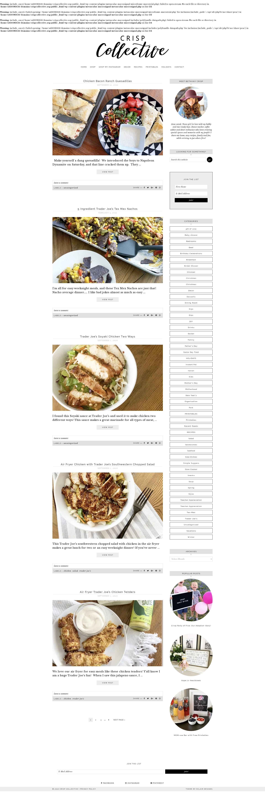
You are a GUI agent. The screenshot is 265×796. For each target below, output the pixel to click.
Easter (191, 334)
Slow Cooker (191, 469)
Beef (191, 247)
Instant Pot (191, 364)
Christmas (191, 278)
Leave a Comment (61, 183)
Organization (191, 401)
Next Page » (119, 720)
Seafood (191, 451)
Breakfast (191, 260)
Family (191, 340)
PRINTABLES (191, 414)
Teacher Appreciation (191, 500)
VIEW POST (107, 172)
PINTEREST (158, 783)
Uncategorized (71, 188)
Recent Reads (191, 426)
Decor (191, 291)
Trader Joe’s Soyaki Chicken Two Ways (107, 336)
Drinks (191, 327)
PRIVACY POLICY (88, 789)
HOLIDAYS (191, 358)
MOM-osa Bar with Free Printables (191, 735)
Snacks (191, 475)
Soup (191, 482)
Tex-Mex (191, 512)
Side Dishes (191, 457)
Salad (75, 571)
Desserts (191, 297)
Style (191, 494)
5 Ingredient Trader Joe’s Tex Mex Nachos (108, 208)
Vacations (191, 531)
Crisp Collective (132, 47)
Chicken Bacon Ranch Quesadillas (107, 81)
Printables (191, 420)
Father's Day (191, 346)
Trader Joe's (85, 571)
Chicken (67, 571)
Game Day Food (191, 352)
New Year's (191, 395)
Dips (191, 309)
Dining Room (191, 303)
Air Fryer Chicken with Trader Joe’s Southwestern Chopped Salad (108, 464)
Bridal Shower (191, 266)
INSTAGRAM (133, 783)
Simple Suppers (191, 463)
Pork (191, 408)
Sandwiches (191, 445)
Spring (191, 488)
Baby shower (191, 235)
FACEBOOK (108, 783)
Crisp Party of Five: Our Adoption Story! (191, 626)
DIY (191, 321)
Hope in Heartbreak (191, 680)
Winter (191, 537)
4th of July (191, 229)
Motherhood (191, 389)
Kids (191, 377)
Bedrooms (191, 241)
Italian (191, 371)
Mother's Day (191, 383)
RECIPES (191, 432)
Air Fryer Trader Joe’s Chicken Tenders (107, 592)
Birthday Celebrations (191, 253)
